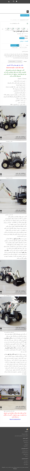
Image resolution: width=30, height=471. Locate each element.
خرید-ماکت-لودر (7, 54)
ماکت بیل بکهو (13, 244)
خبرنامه (26, 456)
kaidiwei (16, 58)
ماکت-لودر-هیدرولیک (14, 54)
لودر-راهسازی (19, 55)
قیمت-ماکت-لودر (25, 55)
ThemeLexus (15, 468)
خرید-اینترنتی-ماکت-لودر (11, 56)
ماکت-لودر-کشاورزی (12, 55)
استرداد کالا (25, 462)
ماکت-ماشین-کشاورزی (21, 56)
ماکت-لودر (20, 54)
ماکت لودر (22, 224)
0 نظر (23, 33)
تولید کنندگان (25, 440)
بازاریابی (26, 444)
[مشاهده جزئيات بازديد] (27, 429)
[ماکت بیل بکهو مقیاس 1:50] (15, 23)
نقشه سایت (25, 464)
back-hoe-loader (21, 58)
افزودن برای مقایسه (14, 47)
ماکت (23, 54)
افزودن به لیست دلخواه (23, 47)
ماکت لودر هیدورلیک (20, 334)
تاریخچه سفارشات (24, 452)
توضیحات (25, 61)
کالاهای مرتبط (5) (12, 61)
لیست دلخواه (25, 454)
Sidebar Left (24, 15)
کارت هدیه (25, 442)
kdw (14, 58)
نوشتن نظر (19, 33)
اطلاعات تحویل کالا (24, 434)
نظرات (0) (19, 61)
